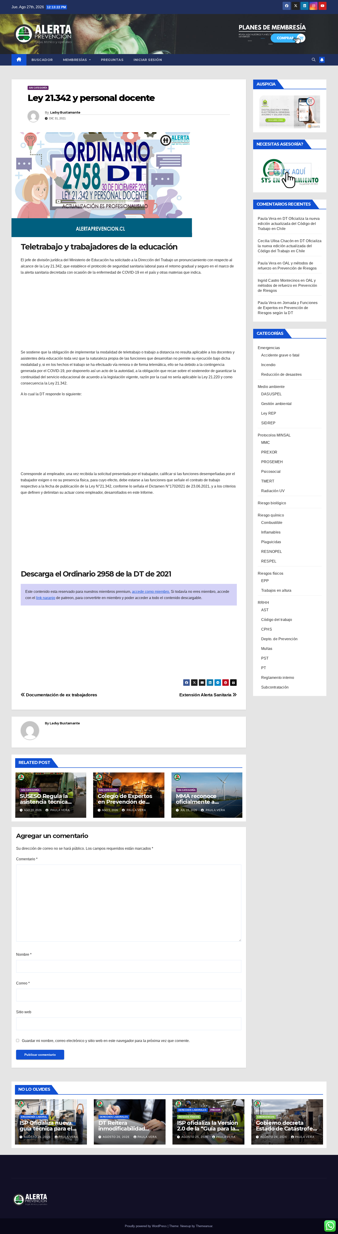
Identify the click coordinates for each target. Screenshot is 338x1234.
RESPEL (268, 561)
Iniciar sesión (148, 60)
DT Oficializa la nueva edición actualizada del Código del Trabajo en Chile (289, 224)
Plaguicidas (271, 542)
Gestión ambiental (276, 404)
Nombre (24, 954)
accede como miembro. (151, 592)
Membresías (75, 60)
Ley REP (268, 413)
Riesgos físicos (270, 573)
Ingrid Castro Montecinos (279, 280)
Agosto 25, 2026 (195, 1137)
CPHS (266, 629)
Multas (266, 649)
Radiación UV (273, 491)
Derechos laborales (114, 1117)
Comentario (26, 859)
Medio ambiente (271, 387)
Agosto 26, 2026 (38, 1137)
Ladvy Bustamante (65, 112)
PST (265, 658)
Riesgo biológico (272, 503)
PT (263, 668)
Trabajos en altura (276, 590)
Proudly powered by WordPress (146, 1226)
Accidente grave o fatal (280, 355)
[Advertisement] (129, 312)
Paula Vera (59, 810)
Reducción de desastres (281, 374)
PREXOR (269, 452)
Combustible (271, 523)
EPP (265, 581)
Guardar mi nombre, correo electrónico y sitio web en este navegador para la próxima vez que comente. (106, 1041)
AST (265, 610)
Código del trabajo (276, 620)
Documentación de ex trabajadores (61, 694)
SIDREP (268, 423)
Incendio (268, 365)
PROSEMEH (272, 462)
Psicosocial (271, 472)
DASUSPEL (271, 394)
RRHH (263, 603)
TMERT (267, 481)
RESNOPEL (271, 552)
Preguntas (112, 60)
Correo (23, 983)
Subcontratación (275, 687)
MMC (265, 443)
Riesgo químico (271, 515)
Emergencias (269, 348)
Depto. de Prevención (279, 639)
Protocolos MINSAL (274, 435)
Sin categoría (38, 87)
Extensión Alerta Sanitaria (206, 694)
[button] (313, 60)
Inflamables (271, 532)
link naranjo (45, 598)
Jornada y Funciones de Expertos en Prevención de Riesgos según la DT (288, 308)
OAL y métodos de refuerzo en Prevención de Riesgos (287, 285)
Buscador (42, 60)
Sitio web (23, 1012)
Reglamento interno (277, 678)
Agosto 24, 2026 (274, 1137)
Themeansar (204, 1226)
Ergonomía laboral (34, 1117)
